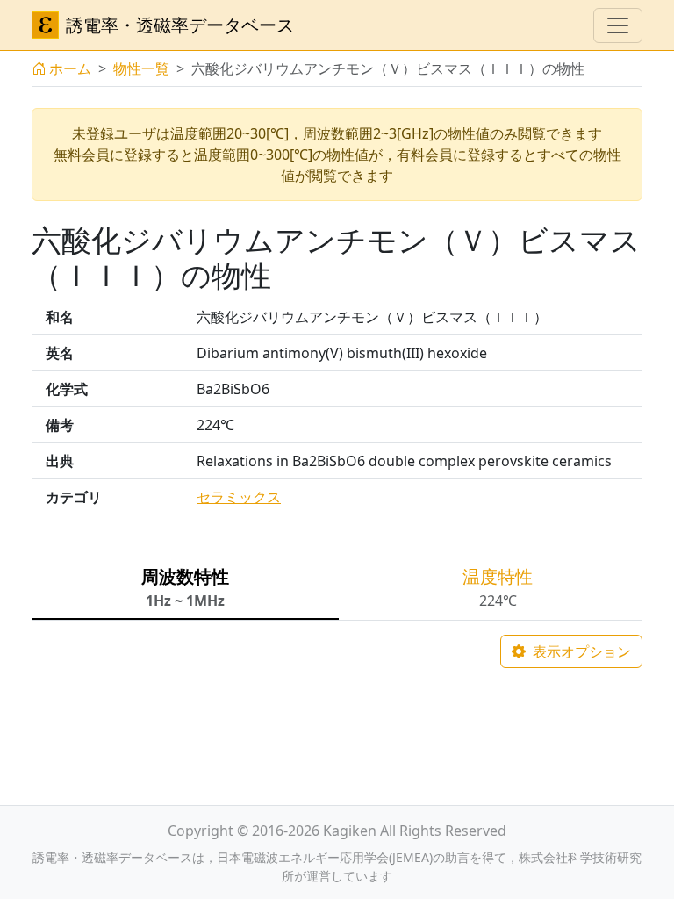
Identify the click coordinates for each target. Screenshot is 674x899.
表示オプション (580, 651)
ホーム (70, 68)
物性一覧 (141, 68)
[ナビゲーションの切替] (617, 25)
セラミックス (239, 497)
